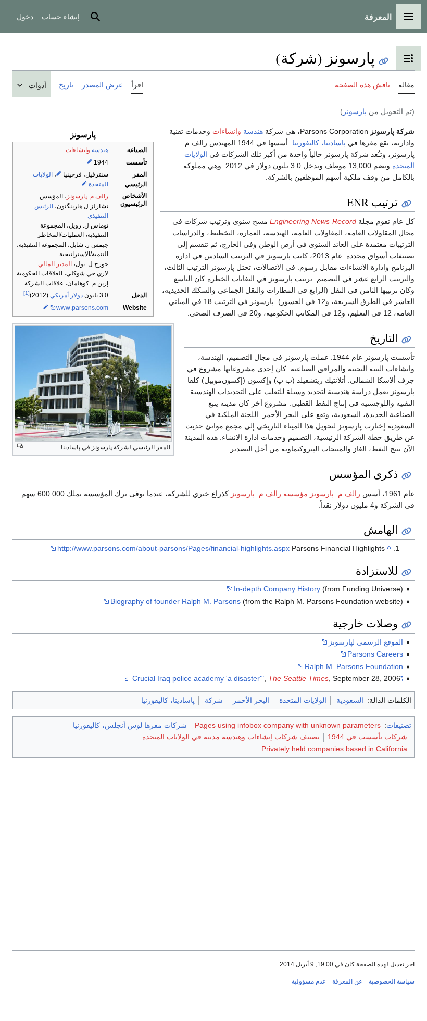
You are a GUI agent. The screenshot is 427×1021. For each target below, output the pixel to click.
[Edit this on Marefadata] (89, 162)
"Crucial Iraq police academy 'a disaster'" (267, 678)
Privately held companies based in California (334, 749)
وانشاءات (78, 150)
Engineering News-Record (313, 221)
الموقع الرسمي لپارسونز (366, 642)
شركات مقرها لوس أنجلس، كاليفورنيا (130, 725)
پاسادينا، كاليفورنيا (319, 142)
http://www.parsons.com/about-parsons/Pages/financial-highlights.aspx (173, 548)
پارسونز (355, 111)
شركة (214, 700)
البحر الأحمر (251, 700)
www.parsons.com (82, 307)
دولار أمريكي (66, 295)
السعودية (349, 700)
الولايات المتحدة (302, 700)
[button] (408, 16)
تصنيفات (398, 725)
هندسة (100, 150)
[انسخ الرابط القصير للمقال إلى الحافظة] (383, 61)
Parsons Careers (375, 654)
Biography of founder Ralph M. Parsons (175, 601)
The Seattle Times (298, 678)
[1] (26, 293)
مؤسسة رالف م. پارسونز (269, 493)
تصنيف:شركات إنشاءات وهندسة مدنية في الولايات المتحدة (231, 737)
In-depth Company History (277, 589)
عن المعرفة (347, 981)
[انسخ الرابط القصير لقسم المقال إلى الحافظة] (406, 204)
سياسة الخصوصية (392, 981)
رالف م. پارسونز (87, 196)
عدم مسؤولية (309, 981)
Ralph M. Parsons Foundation (354, 666)
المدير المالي (55, 264)
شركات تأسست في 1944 (367, 737)
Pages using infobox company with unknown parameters (288, 725)
